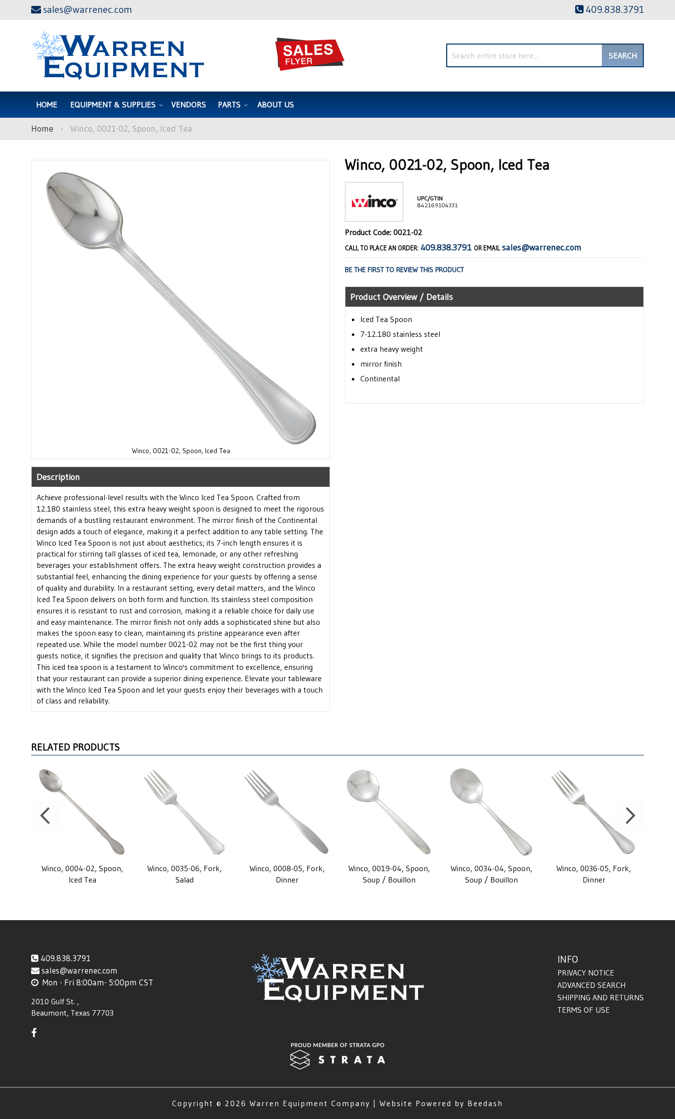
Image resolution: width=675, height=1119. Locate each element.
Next (629, 816)
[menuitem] (115, 105)
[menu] (337, 105)
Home (42, 128)
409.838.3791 (446, 247)
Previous (46, 816)
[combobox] (545, 55)
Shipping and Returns (600, 997)
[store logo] (118, 56)
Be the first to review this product (404, 269)
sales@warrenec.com (542, 247)
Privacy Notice (585, 973)
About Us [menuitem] (275, 104)
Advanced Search (591, 985)
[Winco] (374, 213)
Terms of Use (583, 1010)
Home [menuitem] (46, 104)
